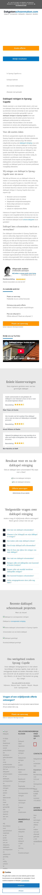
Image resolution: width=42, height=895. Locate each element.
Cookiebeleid (25, 880)
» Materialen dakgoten (21, 829)
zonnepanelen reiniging (18, 621)
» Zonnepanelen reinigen (23, 793)
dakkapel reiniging (26, 143)
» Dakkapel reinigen (21, 750)
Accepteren (21, 885)
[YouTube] (35, 744)
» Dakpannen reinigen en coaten (22, 760)
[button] (21, 530)
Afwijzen (21, 891)
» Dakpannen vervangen (22, 800)
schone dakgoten (28, 220)
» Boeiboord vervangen (21, 779)
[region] (21, 882)
